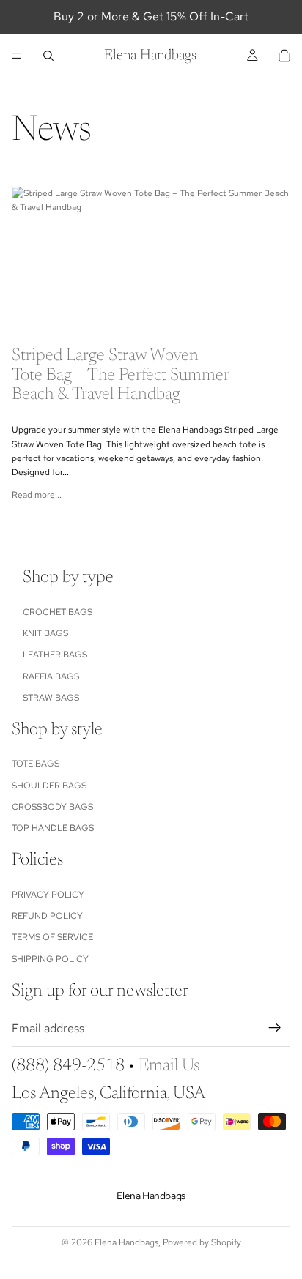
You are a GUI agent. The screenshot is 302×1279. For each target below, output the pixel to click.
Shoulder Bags (49, 785)
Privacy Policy (48, 894)
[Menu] (17, 55)
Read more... (37, 495)
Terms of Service (52, 937)
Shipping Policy (50, 959)
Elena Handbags (126, 1242)
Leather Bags (55, 654)
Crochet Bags (57, 611)
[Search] (48, 56)
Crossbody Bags (52, 807)
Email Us (169, 1066)
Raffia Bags (51, 676)
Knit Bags (45, 633)
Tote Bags (35, 763)
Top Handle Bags (53, 828)
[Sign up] (274, 1028)
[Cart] (284, 56)
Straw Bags (51, 698)
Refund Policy (47, 916)
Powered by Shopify (202, 1242)
